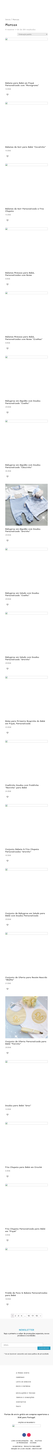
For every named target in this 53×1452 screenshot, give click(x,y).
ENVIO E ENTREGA (23, 1386)
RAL (31, 1441)
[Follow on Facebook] (24, 1435)
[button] (7, 94)
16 (29, 1315)
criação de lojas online (21, 1449)
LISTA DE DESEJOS (23, 1382)
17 (33, 1315)
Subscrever (44, 1348)
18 (37, 1315)
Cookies (33, 1443)
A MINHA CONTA (22, 1373)
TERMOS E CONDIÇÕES (25, 1397)
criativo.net (37, 1449)
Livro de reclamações (19, 1441)
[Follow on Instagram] (29, 1435)
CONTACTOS (21, 1402)
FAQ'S (18, 1406)
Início (7, 19)
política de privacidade (40, 1354)
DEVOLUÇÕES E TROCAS (25, 1393)
